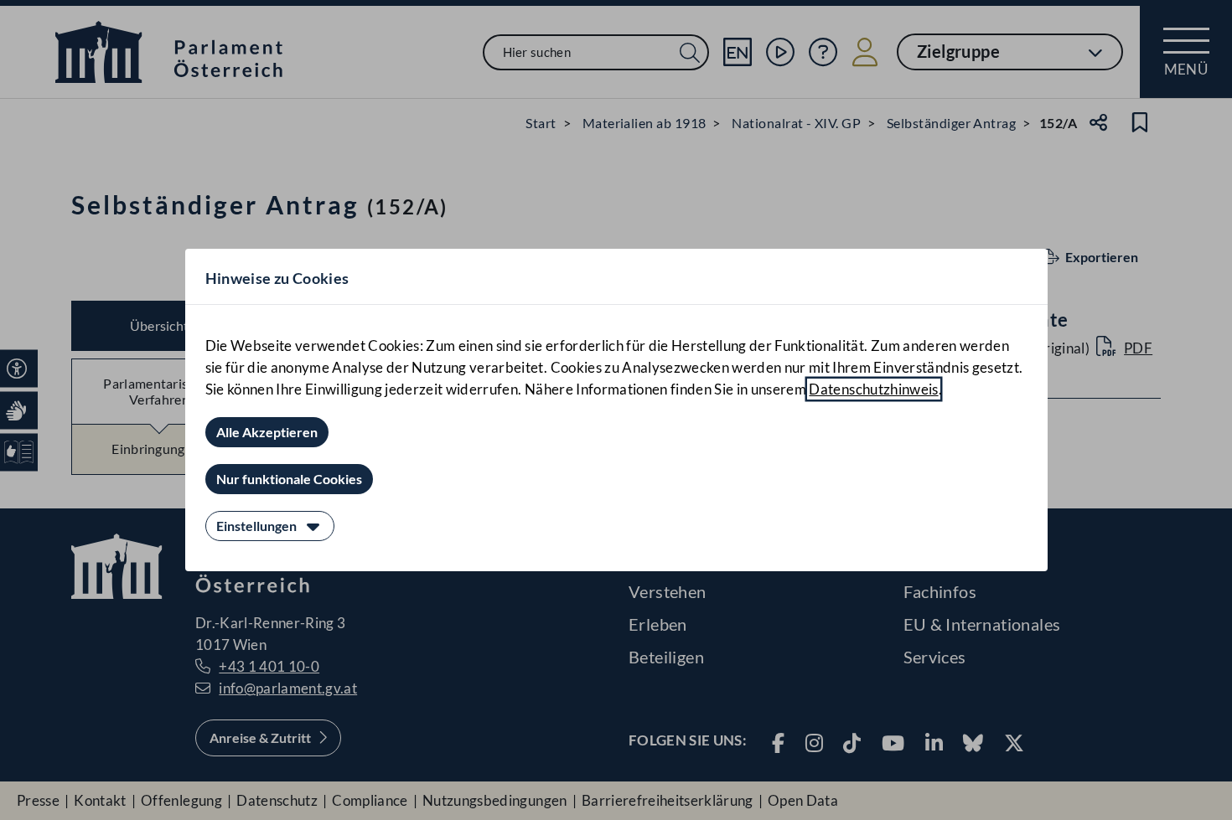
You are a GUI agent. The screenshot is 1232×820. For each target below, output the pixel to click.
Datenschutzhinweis (873, 389)
